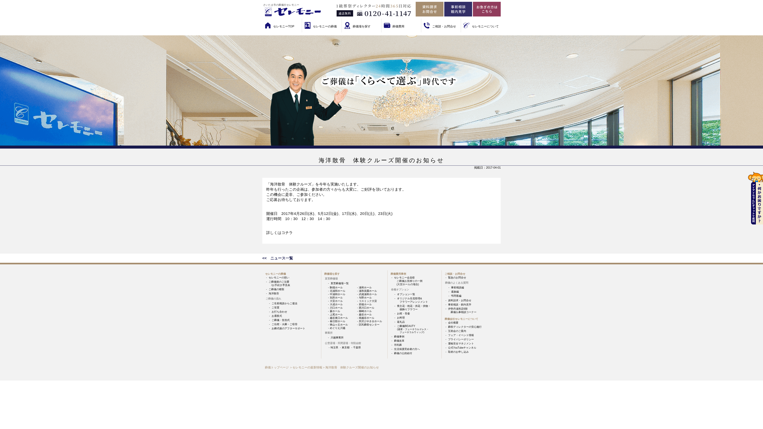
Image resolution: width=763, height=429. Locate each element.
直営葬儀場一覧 (340, 283)
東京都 (346, 347)
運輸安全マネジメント (461, 343)
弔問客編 (456, 295)
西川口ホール (366, 307)
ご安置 (275, 307)
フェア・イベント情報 (461, 335)
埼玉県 (334, 347)
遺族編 (455, 291)
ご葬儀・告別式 (281, 320)
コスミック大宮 (368, 301)
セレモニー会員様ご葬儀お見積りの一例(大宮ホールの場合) (408, 281)
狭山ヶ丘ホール (339, 324)
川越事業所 (337, 337)
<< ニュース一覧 (277, 258)
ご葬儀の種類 (276, 289)
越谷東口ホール (339, 317)
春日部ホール (337, 321)
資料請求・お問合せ (459, 300)
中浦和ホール (337, 294)
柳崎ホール (365, 311)
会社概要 (453, 322)
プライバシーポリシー (461, 339)
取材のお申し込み (458, 351)
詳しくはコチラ (279, 233)
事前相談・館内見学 (459, 304)
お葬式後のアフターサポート (288, 328)
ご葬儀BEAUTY (413, 329)
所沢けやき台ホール (370, 321)
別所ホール (336, 297)
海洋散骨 (274, 293)
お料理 (401, 317)
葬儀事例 (399, 336)
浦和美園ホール (368, 290)
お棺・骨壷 (403, 313)
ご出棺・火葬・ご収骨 (284, 324)
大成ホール (336, 304)
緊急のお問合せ (457, 277)
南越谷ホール (366, 317)
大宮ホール (336, 301)
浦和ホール (365, 287)
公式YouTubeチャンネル (462, 347)
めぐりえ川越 (337, 328)
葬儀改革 (399, 340)
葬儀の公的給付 (403, 353)
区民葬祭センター (369, 324)
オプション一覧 (406, 294)
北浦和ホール (337, 290)
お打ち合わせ (279, 311)
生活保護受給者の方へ (407, 349)
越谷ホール (365, 314)
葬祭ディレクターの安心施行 (465, 326)
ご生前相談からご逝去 (284, 303)
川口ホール (336, 307)
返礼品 (401, 321)
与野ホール (365, 297)
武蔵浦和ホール (368, 294)
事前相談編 (457, 287)
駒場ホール (336, 287)
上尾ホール (336, 314)
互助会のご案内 (457, 330)
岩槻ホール (365, 304)
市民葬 (398, 344)
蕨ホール (335, 311)
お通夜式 (277, 315)
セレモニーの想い (279, 277)
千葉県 (357, 347)
